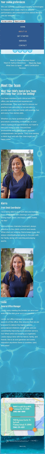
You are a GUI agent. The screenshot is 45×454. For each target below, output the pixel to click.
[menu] (41, 26)
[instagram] (30, 50)
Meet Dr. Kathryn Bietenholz (15, 63)
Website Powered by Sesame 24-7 (19, 441)
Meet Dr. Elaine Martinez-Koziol (22, 60)
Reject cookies (19, 21)
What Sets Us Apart (14, 65)
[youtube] (25, 50)
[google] (20, 50)
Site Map (34, 440)
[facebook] (15, 50)
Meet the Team (35, 63)
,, (22, 407)
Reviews (22, 68)
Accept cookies (7, 21)
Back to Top (23, 446)
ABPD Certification (32, 65)
